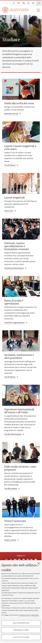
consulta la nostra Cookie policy (28, 615)
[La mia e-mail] (33, 3)
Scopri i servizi (10, 540)
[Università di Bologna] (15, 10)
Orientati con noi (11, 114)
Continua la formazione (14, 268)
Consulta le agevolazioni (14, 322)
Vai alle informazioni (12, 434)
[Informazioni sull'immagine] (5, 81)
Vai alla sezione (10, 489)
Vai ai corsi (8, 211)
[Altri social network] (35, 560)
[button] (35, 10)
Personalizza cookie (21, 630)
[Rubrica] (18, 3)
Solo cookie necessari (21, 623)
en (39, 3)
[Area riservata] (28, 3)
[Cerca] (14, 3)
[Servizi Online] (23, 3)
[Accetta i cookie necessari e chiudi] (38, 563)
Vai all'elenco (10, 165)
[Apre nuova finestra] (6, 560)
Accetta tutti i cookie (21, 637)
